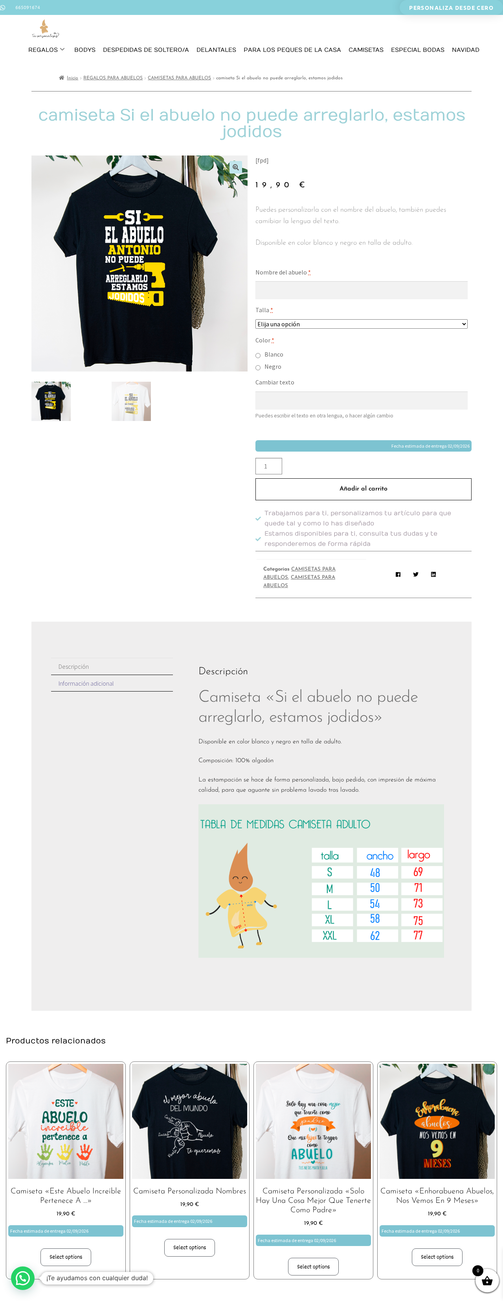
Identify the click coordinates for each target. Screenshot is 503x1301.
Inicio (72, 78)
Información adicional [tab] (86, 683)
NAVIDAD (465, 49)
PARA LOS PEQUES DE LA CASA (292, 49)
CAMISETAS (366, 49)
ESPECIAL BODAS (417, 49)
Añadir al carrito (363, 489)
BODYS (84, 49)
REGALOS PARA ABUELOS (113, 78)
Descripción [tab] (74, 666)
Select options (66, 1257)
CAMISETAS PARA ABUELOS (179, 78)
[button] (235, 167)
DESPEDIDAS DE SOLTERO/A (146, 49)
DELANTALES (216, 49)
